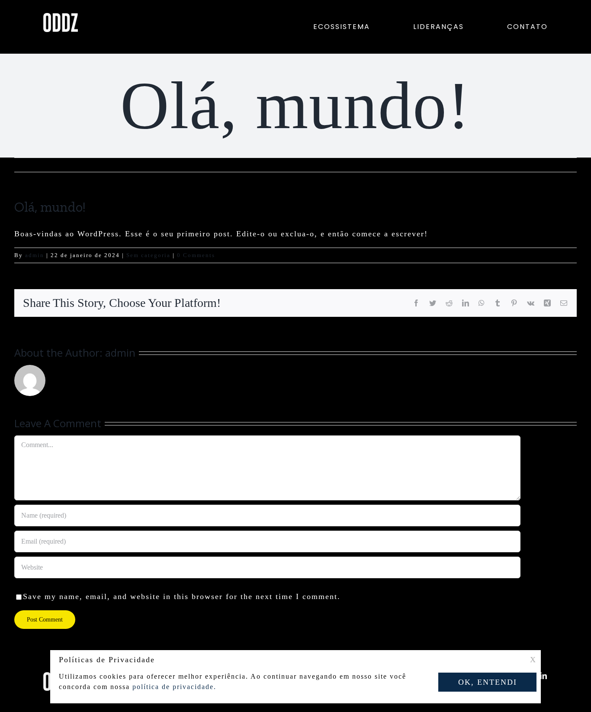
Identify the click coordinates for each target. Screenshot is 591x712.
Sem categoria (148, 255)
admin (34, 255)
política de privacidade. (174, 686)
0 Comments (196, 255)
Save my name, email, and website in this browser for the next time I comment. (181, 596)
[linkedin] (544, 675)
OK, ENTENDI (487, 682)
